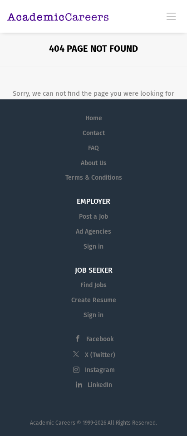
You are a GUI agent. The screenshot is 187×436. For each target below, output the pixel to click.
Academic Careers (52, 423)
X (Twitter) (100, 355)
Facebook (99, 339)
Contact (94, 133)
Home (93, 118)
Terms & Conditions (93, 177)
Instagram (100, 370)
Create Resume (93, 300)
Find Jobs (93, 285)
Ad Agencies (93, 231)
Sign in (93, 246)
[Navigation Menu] (171, 16)
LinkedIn (100, 385)
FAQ (93, 148)
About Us (94, 163)
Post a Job (93, 216)
